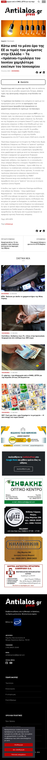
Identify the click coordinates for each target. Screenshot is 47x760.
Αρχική (3, 41)
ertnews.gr (9, 224)
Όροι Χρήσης (10, 721)
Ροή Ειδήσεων (11, 700)
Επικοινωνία (10, 689)
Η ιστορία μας (11, 694)
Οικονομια (15, 71)
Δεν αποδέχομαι (18, 750)
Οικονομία (10, 41)
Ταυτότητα (9, 683)
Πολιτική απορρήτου (18, 754)
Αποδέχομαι (18, 745)
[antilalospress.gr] (23, 11)
